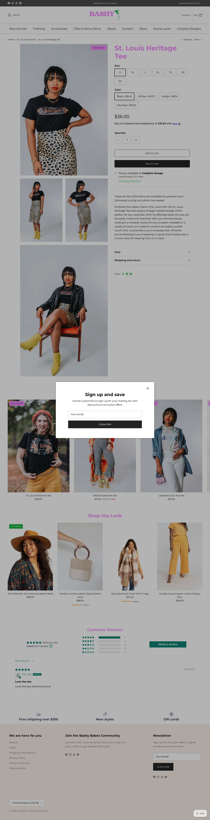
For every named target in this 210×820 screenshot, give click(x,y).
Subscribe (105, 424)
